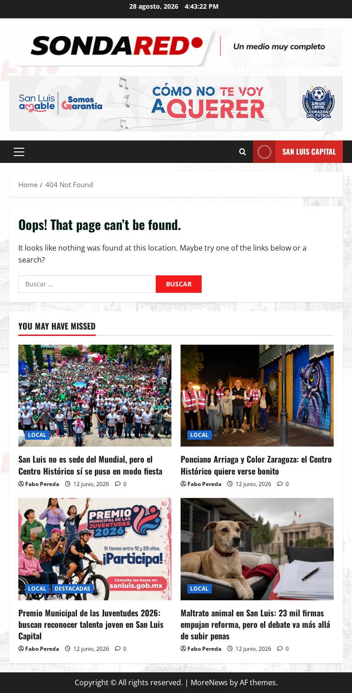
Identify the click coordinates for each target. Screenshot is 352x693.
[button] (19, 152)
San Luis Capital (309, 151)
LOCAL (37, 435)
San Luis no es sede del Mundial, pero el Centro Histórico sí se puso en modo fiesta (90, 464)
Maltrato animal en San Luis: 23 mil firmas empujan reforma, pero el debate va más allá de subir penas (255, 624)
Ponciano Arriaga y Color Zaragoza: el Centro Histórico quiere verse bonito (256, 464)
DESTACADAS (73, 588)
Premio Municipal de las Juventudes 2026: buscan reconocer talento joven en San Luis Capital (91, 624)
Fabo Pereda (42, 484)
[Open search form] (242, 152)
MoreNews (209, 682)
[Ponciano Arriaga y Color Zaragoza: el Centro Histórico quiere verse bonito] (257, 396)
